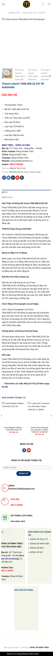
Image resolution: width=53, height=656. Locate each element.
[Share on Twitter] (9, 178)
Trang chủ (14, 13)
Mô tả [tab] (4, 192)
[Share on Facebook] (4, 178)
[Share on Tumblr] (22, 178)
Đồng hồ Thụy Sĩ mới (34, 13)
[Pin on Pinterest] (17, 178)
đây (6, 387)
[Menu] (3, 4)
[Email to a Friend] (13, 178)
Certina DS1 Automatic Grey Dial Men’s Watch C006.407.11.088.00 (39, 430)
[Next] (47, 42)
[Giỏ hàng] (49, 4)
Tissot (26, 172)
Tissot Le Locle (34, 172)
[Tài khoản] (43, 4)
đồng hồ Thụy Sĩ (31, 384)
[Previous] (6, 42)
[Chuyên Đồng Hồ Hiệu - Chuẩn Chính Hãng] (26, 4)
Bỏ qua (43, 654)
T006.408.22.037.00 (16, 172)
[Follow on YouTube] (29, 450)
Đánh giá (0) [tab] (7, 197)
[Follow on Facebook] (24, 450)
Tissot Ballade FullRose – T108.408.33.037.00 (13, 429)
